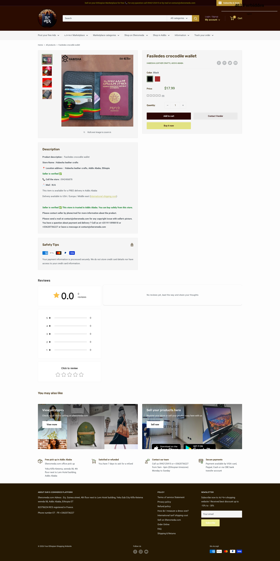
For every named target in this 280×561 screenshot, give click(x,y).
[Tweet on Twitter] (230, 63)
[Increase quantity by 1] (183, 105)
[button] (69, 318)
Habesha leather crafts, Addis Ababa (165, 63)
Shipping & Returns (167, 533)
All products (51, 45)
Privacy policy (164, 502)
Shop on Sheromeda (134, 35)
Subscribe (210, 523)
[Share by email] (235, 63)
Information (180, 35)
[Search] (195, 18)
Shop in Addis (159, 35)
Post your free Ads (47, 35)
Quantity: (151, 105)
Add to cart (168, 116)
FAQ (159, 529)
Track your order (202, 35)
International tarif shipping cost (173, 515)
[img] (154, 95)
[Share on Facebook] (219, 63)
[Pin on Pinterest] (224, 63)
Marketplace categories (104, 35)
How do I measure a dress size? (173, 511)
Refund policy (164, 506)
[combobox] (115, 18)
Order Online (163, 524)
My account (211, 19)
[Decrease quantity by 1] (167, 105)
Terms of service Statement (171, 497)
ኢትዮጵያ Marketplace (74, 35)
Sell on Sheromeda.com (169, 520)
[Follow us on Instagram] (141, 552)
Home (40, 45)
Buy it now (169, 125)
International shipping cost (103, 196)
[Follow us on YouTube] (146, 552)
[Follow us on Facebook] (135, 552)
